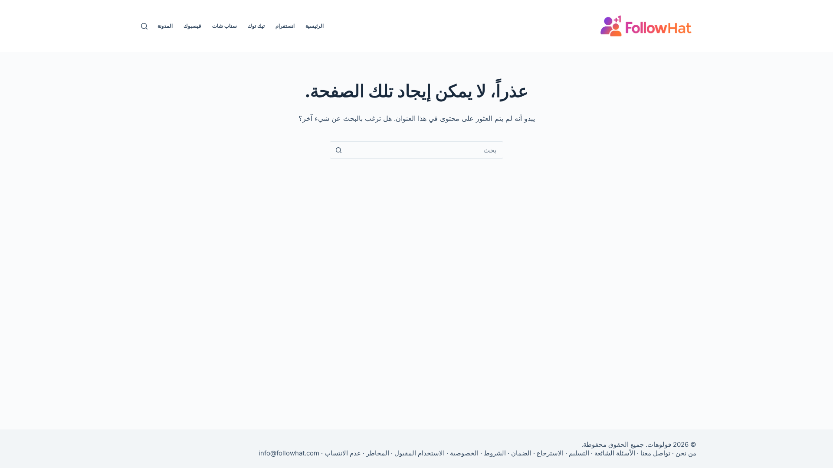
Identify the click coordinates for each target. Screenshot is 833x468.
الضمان (521, 453)
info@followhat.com (289, 453)
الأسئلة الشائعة (614, 453)
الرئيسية (314, 26)
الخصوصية (464, 453)
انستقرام (285, 26)
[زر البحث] (338, 150)
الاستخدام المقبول (419, 453)
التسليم (579, 453)
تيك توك (256, 26)
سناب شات (224, 26)
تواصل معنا (655, 453)
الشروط (495, 453)
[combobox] (425, 150)
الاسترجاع (550, 453)
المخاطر (377, 453)
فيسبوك (192, 26)
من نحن (686, 453)
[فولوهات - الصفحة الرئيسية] (646, 26)
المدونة (165, 26)
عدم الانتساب (343, 453)
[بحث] (144, 26)
